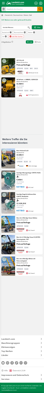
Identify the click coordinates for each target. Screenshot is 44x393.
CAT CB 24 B (20, 60)
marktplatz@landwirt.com (9, 390)
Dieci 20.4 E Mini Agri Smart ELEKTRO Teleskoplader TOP (28, 238)
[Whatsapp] (21, 363)
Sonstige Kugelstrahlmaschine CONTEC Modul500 (26, 195)
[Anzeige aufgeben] (36, 3)
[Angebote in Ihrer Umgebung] (3, 9)
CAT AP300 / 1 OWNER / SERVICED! (27, 79)
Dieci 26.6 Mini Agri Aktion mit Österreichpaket (25, 260)
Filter (38, 27)
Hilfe (6, 370)
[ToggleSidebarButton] (3, 3)
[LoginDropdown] (41, 3)
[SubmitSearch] (40, 9)
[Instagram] (7, 363)
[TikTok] (16, 363)
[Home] (15, 3)
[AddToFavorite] (4, 61)
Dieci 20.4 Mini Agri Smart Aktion (26, 218)
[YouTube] (3, 363)
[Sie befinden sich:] (3, 15)
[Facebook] (12, 363)
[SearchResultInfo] (12, 42)
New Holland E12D (22, 151)
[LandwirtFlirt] (25, 363)
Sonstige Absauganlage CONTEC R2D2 (28, 173)
